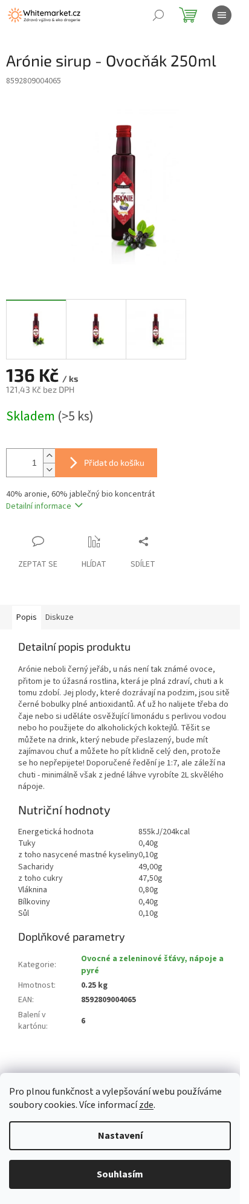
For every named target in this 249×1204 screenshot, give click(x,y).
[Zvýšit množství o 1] (49, 456)
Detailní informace (38, 506)
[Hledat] (158, 15)
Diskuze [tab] (59, 617)
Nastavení (120, 1135)
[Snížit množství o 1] (49, 470)
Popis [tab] (26, 617)
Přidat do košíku (114, 462)
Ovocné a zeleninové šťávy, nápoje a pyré (152, 964)
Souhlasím (120, 1174)
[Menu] (222, 15)
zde (146, 1105)
